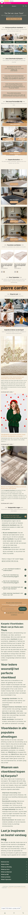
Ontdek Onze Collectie (14, 19)
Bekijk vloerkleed (14, 184)
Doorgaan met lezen (7, 392)
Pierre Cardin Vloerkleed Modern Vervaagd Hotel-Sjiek (6, 265)
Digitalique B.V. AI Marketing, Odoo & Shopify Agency (17, 887)
